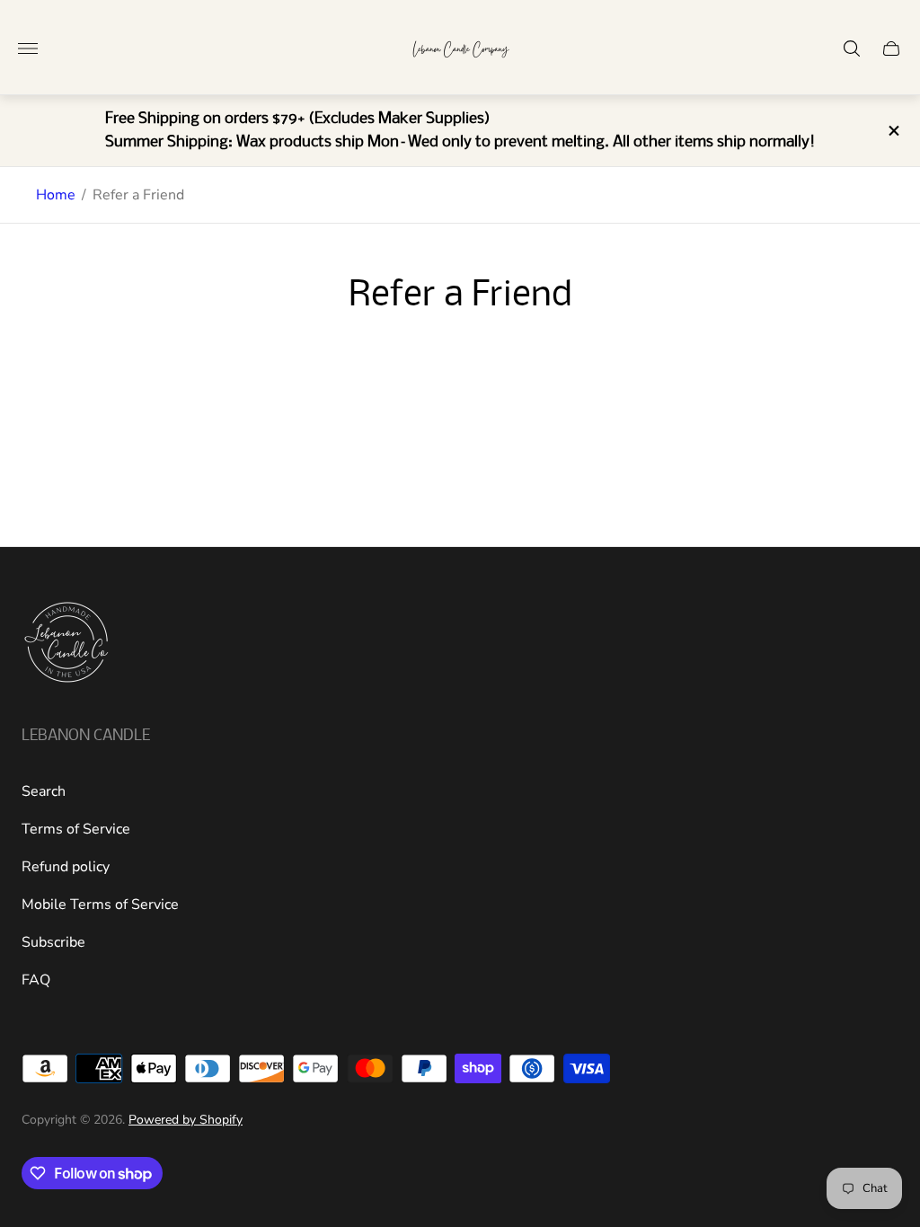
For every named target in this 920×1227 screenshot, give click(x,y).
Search (44, 791)
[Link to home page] (66, 644)
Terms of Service (76, 829)
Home (55, 195)
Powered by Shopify (185, 1119)
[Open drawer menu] (28, 48)
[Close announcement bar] (892, 130)
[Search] (851, 48)
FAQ (36, 980)
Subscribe (53, 942)
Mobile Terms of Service (100, 904)
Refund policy (66, 867)
